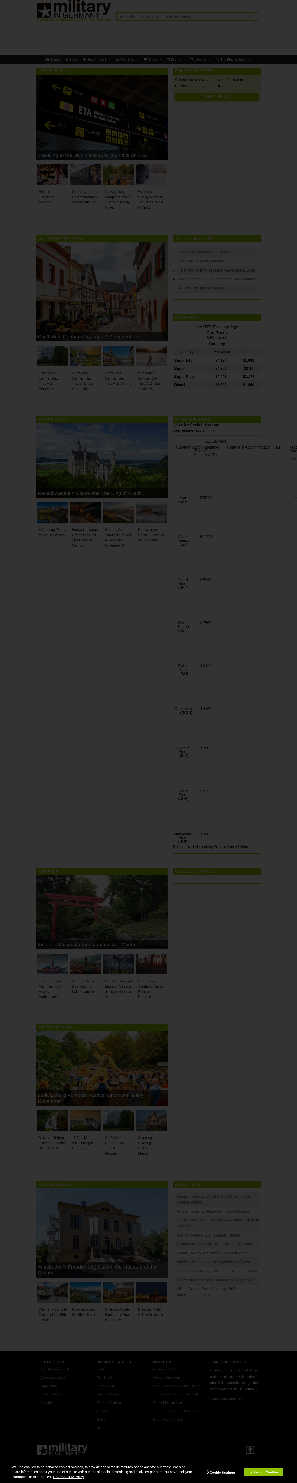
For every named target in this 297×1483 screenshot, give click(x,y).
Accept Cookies (266, 1472)
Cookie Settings (222, 1472)
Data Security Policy (68, 1477)
